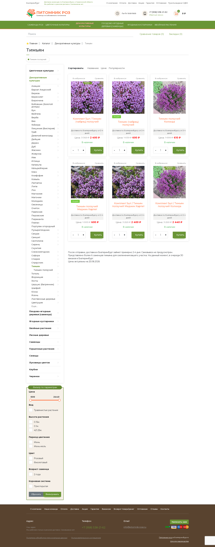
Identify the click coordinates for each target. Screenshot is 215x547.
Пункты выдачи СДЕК (178, 3)
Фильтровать (52, 494)
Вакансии (106, 509)
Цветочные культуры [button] (57, 25)
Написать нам (179, 522)
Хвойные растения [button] (166, 25)
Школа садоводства (179, 541)
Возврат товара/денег (124, 509)
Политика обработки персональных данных (46, 538)
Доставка (132, 3)
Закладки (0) (175, 34)
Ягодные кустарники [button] (140, 25)
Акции (141, 3)
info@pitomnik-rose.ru (135, 527)
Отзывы (154, 509)
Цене (104, 68)
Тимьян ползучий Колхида (169, 120)
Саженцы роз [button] (35, 25)
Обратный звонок (156, 15)
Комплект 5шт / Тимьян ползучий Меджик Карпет (128, 205)
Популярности (117, 68)
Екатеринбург (33, 3)
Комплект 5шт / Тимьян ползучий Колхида (169, 205)
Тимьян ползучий (38, 59)
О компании (112, 3)
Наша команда (51, 509)
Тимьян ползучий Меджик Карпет (87, 208)
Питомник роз (165, 537)
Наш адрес (31, 527)
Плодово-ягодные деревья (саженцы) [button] (113, 24)
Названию (93, 68)
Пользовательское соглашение (86, 538)
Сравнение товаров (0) (151, 34)
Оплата (122, 3)
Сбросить (36, 494)
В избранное (78, 78)
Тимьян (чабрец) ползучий (128, 123)
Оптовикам (161, 3)
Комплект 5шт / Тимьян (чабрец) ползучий (87, 120)
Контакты (165, 509)
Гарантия (150, 3)
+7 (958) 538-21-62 (93, 527)
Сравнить (98, 78)
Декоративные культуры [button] (85, 24)
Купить (97, 150)
